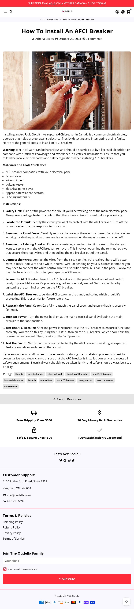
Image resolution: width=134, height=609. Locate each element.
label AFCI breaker (102, 373)
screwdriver (46, 380)
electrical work (55, 373)
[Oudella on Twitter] (60, 460)
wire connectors (105, 380)
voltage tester (85, 380)
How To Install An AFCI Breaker (78, 19)
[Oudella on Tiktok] (73, 460)
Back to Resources (67, 399)
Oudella (32, 380)
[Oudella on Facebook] (65, 460)
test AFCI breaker (65, 380)
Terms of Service (14, 538)
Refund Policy (12, 527)
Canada (19, 373)
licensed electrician (14, 380)
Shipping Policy (13, 522)
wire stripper (10, 386)
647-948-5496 (13, 501)
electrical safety (35, 373)
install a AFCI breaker (77, 373)
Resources (52, 19)
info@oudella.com (17, 495)
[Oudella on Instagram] (69, 460)
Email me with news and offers (22, 568)
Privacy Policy (12, 533)
